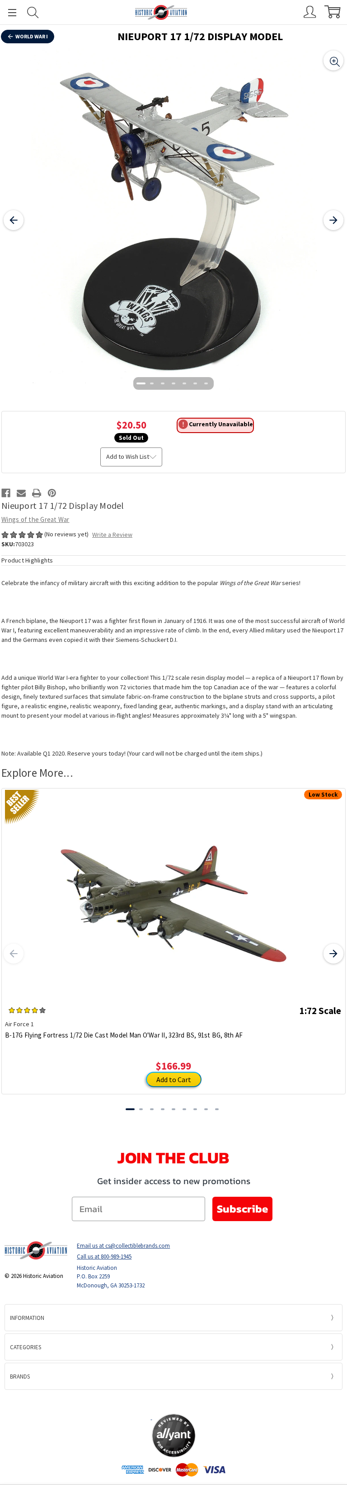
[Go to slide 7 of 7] (206, 383)
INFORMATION (27, 1318)
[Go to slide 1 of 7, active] (141, 383)
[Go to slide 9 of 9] (216, 1109)
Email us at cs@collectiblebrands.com (123, 1246)
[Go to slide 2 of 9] (141, 1109)
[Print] (36, 493)
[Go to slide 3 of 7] (162, 383)
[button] (173, 1401)
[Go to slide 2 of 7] (151, 383)
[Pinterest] (51, 493)
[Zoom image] (333, 60)
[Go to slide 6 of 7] (195, 383)
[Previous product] (13, 954)
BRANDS (20, 1376)
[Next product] (333, 954)
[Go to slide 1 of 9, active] (130, 1109)
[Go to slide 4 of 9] (162, 1109)
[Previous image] (13, 220)
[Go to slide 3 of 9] (151, 1109)
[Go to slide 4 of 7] (173, 383)
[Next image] (333, 220)
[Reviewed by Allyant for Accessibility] (174, 1435)
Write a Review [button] (112, 534)
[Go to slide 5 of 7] (184, 383)
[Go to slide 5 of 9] (173, 1109)
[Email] (21, 493)
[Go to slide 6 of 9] (184, 1109)
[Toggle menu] (8, 12)
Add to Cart (173, 1079)
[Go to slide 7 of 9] (195, 1109)
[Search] (33, 12)
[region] (173, 220)
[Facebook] (5, 493)
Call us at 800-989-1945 (104, 1256)
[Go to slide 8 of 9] (206, 1109)
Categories (25, 1347)
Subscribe (242, 1209)
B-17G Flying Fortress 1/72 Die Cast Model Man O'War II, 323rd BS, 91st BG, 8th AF (124, 1035)
